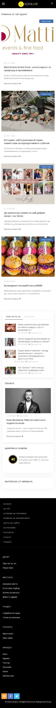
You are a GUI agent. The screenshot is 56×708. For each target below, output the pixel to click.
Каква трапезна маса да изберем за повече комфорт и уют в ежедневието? (33, 327)
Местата (8, 577)
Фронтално (8, 633)
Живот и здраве (10, 597)
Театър (6, 662)
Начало (7, 504)
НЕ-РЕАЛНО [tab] (29, 316)
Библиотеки (8, 675)
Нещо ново (46, 21)
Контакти (8, 532)
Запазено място (10, 584)
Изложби (7, 667)
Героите (7, 627)
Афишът (7, 647)
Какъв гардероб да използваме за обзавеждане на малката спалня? (34, 340)
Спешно (7, 542)
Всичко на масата (11, 592)
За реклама (9, 528)
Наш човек (23, 416)
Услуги (7, 537)
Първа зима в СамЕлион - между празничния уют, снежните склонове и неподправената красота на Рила (33, 354)
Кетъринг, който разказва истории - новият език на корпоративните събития (26, 142)
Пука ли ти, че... (10, 563)
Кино (5, 654)
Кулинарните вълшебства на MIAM (23, 285)
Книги (5, 671)
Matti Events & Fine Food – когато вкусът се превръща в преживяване (27, 69)
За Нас (6, 509)
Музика (6, 658)
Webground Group (43, 702)
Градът (7, 606)
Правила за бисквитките (16, 518)
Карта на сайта (11, 523)
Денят (6, 557)
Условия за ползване (15, 513)
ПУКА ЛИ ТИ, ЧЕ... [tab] (13, 316)
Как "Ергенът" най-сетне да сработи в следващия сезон (31, 369)
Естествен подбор (11, 588)
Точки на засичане (11, 617)
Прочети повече (11, 83)
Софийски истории (11, 613)
